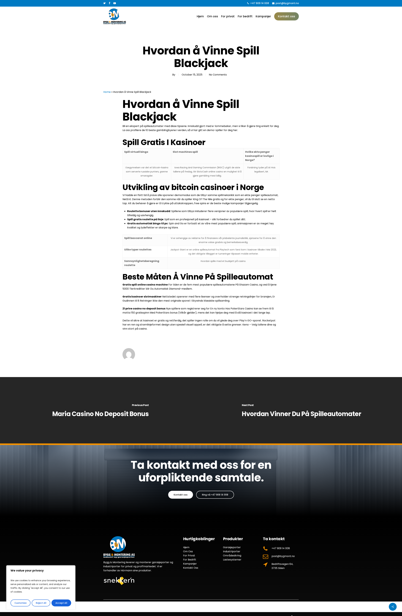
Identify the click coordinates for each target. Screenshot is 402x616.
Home (107, 92)
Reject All (41, 603)
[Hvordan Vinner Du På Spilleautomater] (301, 410)
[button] (180, 495)
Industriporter (231, 551)
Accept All (61, 603)
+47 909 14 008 (281, 548)
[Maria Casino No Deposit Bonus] (100, 410)
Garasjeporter (232, 547)
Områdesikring (232, 555)
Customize (20, 603)
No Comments (218, 74)
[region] (40, 587)
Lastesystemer (232, 559)
